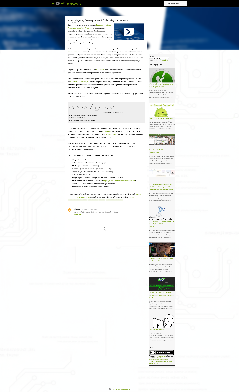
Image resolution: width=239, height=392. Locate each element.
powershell (110, 200)
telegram (119, 200)
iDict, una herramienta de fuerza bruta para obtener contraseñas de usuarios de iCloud (161, 295)
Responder (78, 215)
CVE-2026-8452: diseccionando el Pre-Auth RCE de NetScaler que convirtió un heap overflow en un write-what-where (161, 187)
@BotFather (106, 131)
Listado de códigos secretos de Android (161, 118)
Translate (164, 60)
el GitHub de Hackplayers (79, 82)
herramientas (93, 200)
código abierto (82, 200)
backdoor (72, 200)
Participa (131, 197)
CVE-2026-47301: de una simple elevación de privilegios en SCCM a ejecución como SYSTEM (161, 224)
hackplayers (162, 356)
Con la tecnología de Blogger (121, 389)
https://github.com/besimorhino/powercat (119, 181)
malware (102, 200)
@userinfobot (110, 134)
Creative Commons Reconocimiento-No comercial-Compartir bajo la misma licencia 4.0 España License (160, 360)
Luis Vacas (100, 70)
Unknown (77, 209)
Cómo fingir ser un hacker (156, 329)
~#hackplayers (71, 3)
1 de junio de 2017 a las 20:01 (89, 209)
